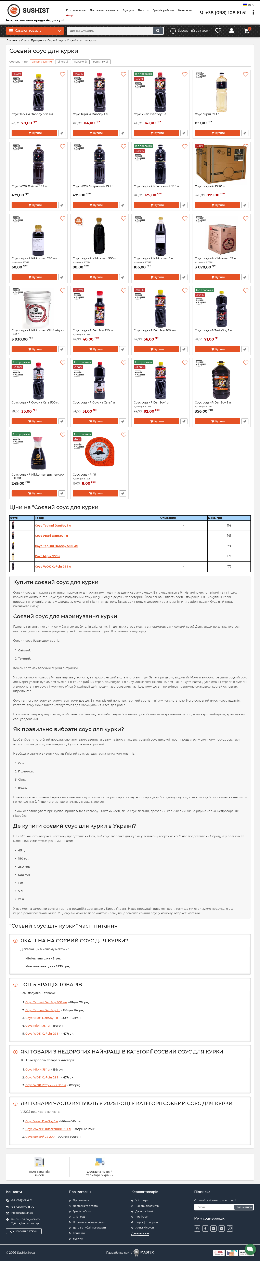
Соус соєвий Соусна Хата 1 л (94, 402)
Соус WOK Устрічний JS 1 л (93, 186)
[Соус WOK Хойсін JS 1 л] (38, 164)
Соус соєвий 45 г (85, 476)
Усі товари (141, 1200)
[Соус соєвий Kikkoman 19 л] (222, 236)
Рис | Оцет (142, 1216)
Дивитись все (140, 1233)
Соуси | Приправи (146, 1222)
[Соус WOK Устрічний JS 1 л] (100, 164)
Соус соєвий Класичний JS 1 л (156, 186)
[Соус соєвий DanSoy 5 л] (222, 380)
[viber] (230, 1228)
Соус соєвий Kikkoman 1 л (153, 260)
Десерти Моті (144, 1211)
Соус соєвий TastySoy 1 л (213, 330)
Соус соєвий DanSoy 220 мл (94, 332)
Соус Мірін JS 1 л (207, 114)
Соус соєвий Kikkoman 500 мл (95, 260)
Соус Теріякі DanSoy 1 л (90, 114)
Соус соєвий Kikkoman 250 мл (34, 260)
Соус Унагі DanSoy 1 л (150, 114)
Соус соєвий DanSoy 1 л (151, 404)
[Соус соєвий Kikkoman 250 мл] (38, 236)
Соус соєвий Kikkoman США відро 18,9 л (38, 334)
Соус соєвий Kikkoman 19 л (215, 260)
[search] (158, 30)
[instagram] (197, 1228)
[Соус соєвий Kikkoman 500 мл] (100, 236)
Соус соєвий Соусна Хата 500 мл (36, 402)
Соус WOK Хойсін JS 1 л (29, 186)
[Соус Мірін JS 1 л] (222, 92)
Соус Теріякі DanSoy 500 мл (32, 114)
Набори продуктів (147, 1205)
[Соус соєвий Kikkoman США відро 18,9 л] (38, 308)
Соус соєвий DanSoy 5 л (213, 404)
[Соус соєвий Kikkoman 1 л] (160, 236)
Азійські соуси (144, 1227)
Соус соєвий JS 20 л (210, 186)
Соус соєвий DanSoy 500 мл (155, 330)
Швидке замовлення (61, 133)
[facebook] (205, 1228)
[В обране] (62, 74)
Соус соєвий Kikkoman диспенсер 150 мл (38, 478)
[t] (213, 1228)
